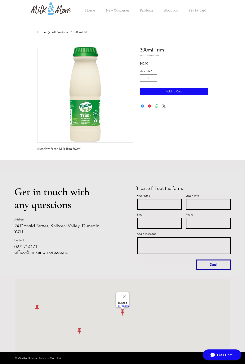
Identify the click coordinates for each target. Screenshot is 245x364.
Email (140, 214)
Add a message (146, 234)
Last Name (192, 195)
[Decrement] (142, 78)
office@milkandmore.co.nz (41, 252)
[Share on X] (164, 106)
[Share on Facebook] (142, 106)
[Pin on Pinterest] (149, 106)
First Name (143, 195)
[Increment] (154, 78)
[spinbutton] (148, 78)
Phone (190, 214)
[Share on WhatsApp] (156, 106)
